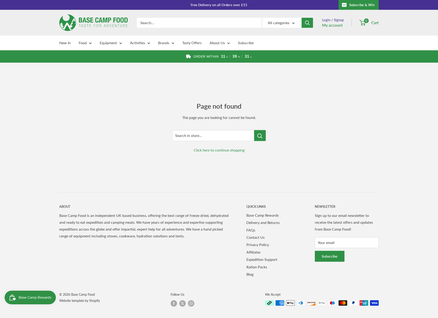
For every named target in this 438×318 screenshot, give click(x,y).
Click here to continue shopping (219, 150)
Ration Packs (256, 267)
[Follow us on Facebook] (174, 303)
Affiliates (253, 252)
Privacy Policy (257, 244)
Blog (249, 274)
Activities (137, 43)
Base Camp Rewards (262, 215)
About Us (217, 43)
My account (332, 25)
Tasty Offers (192, 43)
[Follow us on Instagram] (191, 303)
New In (65, 43)
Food (83, 43)
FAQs (250, 230)
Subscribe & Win (362, 5)
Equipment (108, 43)
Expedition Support (261, 259)
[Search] (307, 23)
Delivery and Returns (263, 222)
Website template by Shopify (79, 301)
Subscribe (246, 43)
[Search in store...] (260, 135)
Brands (163, 43)
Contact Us (255, 237)
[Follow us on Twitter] (182, 303)
